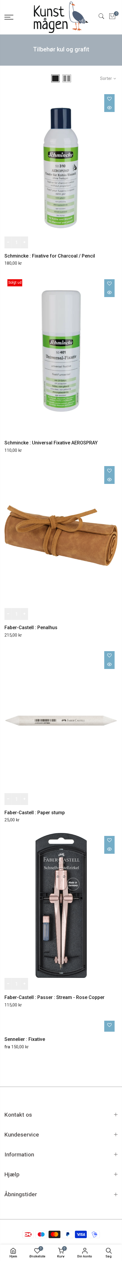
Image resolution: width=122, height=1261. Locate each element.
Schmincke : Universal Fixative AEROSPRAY (51, 443)
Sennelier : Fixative (24, 1039)
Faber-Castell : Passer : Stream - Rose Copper (54, 997)
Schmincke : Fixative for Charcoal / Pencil (49, 256)
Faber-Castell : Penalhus (30, 627)
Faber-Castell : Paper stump (34, 812)
